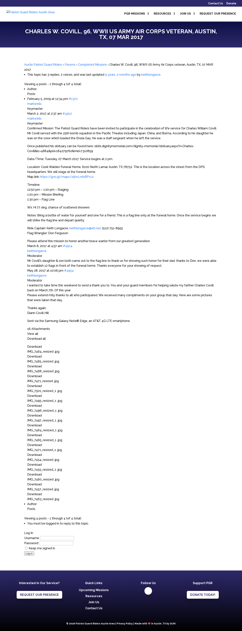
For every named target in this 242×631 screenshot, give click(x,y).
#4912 (67, 113)
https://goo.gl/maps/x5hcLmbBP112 (67, 177)
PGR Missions (134, 13)
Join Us (185, 13)
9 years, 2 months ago (120, 74)
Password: (32, 543)
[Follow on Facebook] (148, 591)
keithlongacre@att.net (85, 228)
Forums (70, 64)
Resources (162, 13)
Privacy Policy (125, 623)
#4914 (67, 246)
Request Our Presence (218, 13)
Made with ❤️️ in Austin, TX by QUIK (155, 623)
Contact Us (215, 3)
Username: (32, 538)
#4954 (69, 270)
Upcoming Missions (94, 590)
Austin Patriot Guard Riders (43, 64)
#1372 (73, 99)
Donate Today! (202, 595)
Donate (231, 3)
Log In (29, 553)
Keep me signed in (42, 548)
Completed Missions (92, 64)
